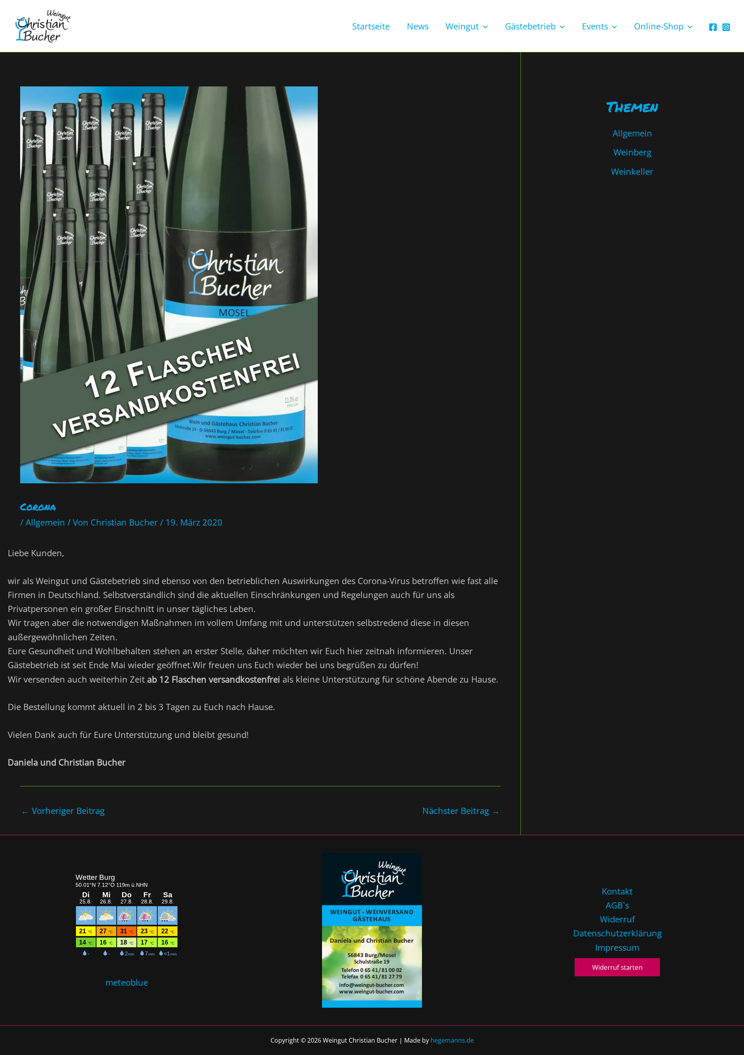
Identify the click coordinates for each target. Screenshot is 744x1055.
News (418, 26)
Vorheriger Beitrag (63, 810)
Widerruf (617, 919)
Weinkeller (632, 171)
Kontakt (617, 891)
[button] (483, 25)
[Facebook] (713, 27)
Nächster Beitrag (461, 810)
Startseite (371, 26)
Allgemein (45, 522)
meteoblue (126, 982)
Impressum (617, 947)
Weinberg (632, 152)
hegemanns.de (452, 1040)
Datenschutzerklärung (617, 933)
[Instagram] (726, 27)
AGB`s (617, 905)
